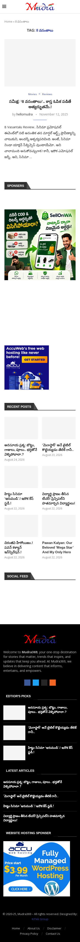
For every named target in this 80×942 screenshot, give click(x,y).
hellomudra (24, 114)
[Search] (75, 7)
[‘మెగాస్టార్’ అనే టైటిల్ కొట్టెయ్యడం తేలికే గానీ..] (59, 428)
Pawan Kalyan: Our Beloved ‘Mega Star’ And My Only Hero (57, 547)
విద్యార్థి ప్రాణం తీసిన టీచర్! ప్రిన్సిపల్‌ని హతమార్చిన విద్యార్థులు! (58, 498)
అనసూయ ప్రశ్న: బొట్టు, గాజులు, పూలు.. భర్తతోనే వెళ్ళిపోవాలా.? (20, 449)
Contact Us (53, 934)
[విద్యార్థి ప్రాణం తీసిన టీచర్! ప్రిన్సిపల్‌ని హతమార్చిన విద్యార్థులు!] (59, 477)
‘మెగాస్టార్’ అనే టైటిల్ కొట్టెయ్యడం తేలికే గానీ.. (58, 447)
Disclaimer (54, 928)
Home (8, 21)
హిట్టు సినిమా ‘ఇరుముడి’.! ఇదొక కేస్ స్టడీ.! (19, 498)
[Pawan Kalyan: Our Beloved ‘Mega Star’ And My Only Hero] (59, 526)
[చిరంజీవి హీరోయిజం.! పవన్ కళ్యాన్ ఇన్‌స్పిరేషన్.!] (21, 526)
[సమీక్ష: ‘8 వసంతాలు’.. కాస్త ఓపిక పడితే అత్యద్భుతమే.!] (40, 62)
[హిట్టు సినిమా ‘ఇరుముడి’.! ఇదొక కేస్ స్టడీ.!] (21, 477)
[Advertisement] (40, 312)
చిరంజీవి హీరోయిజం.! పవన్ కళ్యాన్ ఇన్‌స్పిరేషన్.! (18, 547)
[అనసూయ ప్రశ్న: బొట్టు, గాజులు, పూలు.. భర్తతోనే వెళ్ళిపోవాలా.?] (21, 428)
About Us (34, 928)
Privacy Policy (29, 934)
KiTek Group (40, 919)
